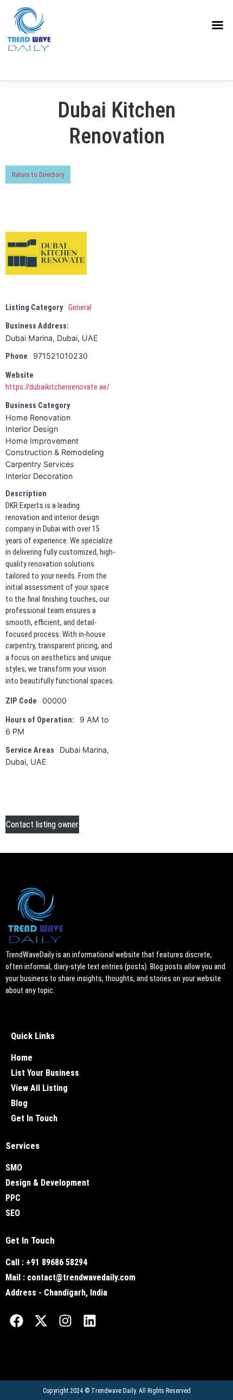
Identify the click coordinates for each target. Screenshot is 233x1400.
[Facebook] (16, 1321)
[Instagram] (65, 1321)
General (80, 307)
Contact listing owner (42, 824)
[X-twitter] (40, 1321)
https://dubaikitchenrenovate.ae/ (57, 387)
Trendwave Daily (113, 1391)
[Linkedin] (89, 1321)
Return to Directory (38, 174)
